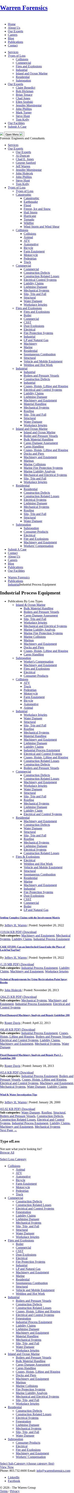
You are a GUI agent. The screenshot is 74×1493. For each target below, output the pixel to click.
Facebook (14, 1481)
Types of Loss (16, 55)
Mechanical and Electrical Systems (45, 475)
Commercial (23, 62)
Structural (30, 297)
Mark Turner (24, 112)
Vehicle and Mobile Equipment (43, 361)
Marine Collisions (35, 464)
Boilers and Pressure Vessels (41, 375)
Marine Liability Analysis (39, 471)
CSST (27, 322)
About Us (14, 27)
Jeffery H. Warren (16, 925)
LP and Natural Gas (36, 340)
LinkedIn (13, 1477)
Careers (12, 34)
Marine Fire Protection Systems (43, 467)
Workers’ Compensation (31, 1457)
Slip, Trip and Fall (35, 294)
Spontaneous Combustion (40, 354)
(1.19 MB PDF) (17, 964)
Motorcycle (31, 255)
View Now (7, 1467)
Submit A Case (17, 126)
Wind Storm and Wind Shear (41, 226)
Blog (11, 38)
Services (13, 52)
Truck (27, 262)
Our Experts (15, 31)
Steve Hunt (23, 116)
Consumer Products (36, 531)
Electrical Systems (35, 499)
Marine (28, 347)
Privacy (15, 1491)
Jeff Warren (23, 166)
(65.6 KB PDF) (17, 1072)
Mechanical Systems (36, 290)
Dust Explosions (34, 326)
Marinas (29, 460)
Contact (13, 45)
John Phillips (24, 109)
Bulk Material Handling (38, 439)
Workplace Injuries (35, 304)
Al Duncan (23, 155)
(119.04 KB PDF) (18, 932)
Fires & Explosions (28, 856)
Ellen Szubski (24, 101)
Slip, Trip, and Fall (27, 1226)
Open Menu (13, 134)
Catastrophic (23, 194)
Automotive (31, 244)
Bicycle (28, 248)
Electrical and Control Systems (43, 389)
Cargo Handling (34, 446)
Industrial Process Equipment (42, 750)
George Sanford (26, 162)
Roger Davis (12, 1023)
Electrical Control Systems (40, 279)
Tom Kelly (22, 119)
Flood (27, 205)
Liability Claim (33, 810)
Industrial (21, 70)
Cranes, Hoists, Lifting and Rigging (46, 386)
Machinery (30, 343)
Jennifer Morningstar (29, 105)
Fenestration (23, 1212)
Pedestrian (30, 258)
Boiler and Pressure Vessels (41, 436)
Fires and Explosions (29, 66)
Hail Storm (30, 212)
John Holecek (24, 173)
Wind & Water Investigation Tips (18, 1094)
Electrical (29, 329)
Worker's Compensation (38, 661)
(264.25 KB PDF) (18, 996)
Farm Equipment (34, 251)
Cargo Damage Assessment (41, 443)
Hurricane (30, 216)
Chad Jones (23, 98)
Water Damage (33, 301)
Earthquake (31, 201)
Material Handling (35, 404)
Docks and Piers (34, 453)
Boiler (27, 315)
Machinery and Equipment (40, 400)
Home (12, 24)
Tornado (29, 219)
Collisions (22, 59)
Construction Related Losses (41, 276)
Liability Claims (34, 283)
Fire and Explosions (36, 538)
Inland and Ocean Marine (32, 73)
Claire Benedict (25, 87)
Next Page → (8, 1130)
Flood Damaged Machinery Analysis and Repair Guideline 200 (35, 1015)
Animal (28, 237)
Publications (15, 42)
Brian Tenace (24, 94)
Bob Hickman (24, 91)
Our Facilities (16, 123)
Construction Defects (37, 272)
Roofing (29, 411)
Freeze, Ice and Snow (37, 208)
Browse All (7, 1152)
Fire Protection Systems (38, 333)
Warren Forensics (24, 7)
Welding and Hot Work (38, 365)
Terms (4, 1491)
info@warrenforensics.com (53, 1470)
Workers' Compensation (38, 546)
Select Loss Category (13, 1159)
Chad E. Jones (25, 159)
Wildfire (29, 223)
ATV (27, 240)
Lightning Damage (35, 287)
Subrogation (23, 80)
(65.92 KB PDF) (17, 1109)
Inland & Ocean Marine (30, 604)
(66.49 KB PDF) (17, 1029)
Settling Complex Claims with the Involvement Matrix (30, 917)
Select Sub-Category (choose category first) (27, 1463)
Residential (23, 77)
